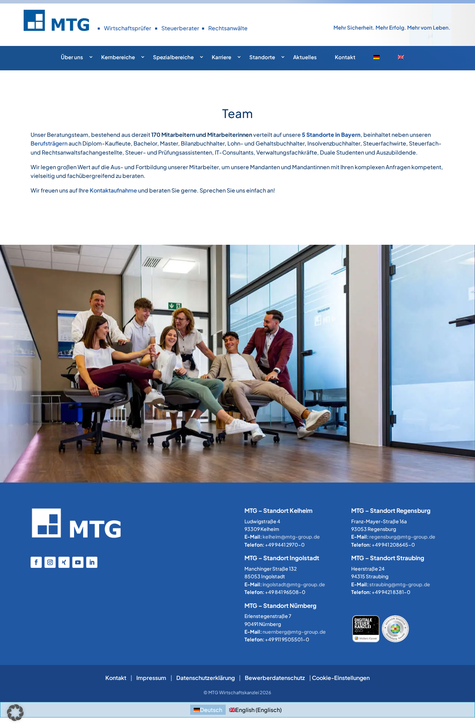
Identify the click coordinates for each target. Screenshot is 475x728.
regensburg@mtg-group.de (402, 536)
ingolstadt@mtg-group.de (294, 584)
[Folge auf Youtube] (77, 562)
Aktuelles (305, 57)
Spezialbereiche (173, 57)
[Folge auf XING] (64, 562)
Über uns (72, 57)
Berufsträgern (49, 143)
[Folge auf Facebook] (36, 562)
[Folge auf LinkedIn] (91, 562)
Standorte (262, 57)
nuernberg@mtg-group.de (294, 631)
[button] (15, 712)
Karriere (221, 57)
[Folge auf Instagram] (50, 562)
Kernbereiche (118, 57)
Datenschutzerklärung (205, 677)
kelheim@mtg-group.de (291, 536)
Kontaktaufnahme (113, 190)
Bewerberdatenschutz (275, 677)
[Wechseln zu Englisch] (406, 59)
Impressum (151, 677)
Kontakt (345, 57)
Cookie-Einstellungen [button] (341, 677)
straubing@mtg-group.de (399, 584)
